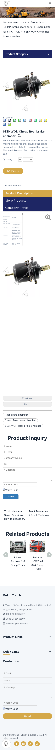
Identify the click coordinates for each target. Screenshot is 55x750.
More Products (15, 200)
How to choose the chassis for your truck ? (15, 518)
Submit (10, 496)
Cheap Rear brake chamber (20, 420)
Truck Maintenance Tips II (15, 511)
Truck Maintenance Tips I (40, 511)
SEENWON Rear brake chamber (23, 425)
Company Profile (16, 208)
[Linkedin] (23, 743)
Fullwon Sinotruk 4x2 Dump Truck (17, 561)
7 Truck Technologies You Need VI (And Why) (40, 515)
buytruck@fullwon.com (17, 623)
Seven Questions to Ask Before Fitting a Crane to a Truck (15, 515)
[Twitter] (30, 743)
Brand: (8, 185)
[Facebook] (16, 743)
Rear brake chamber (16, 414)
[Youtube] (37, 743)
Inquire (15, 170)
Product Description (19, 193)
